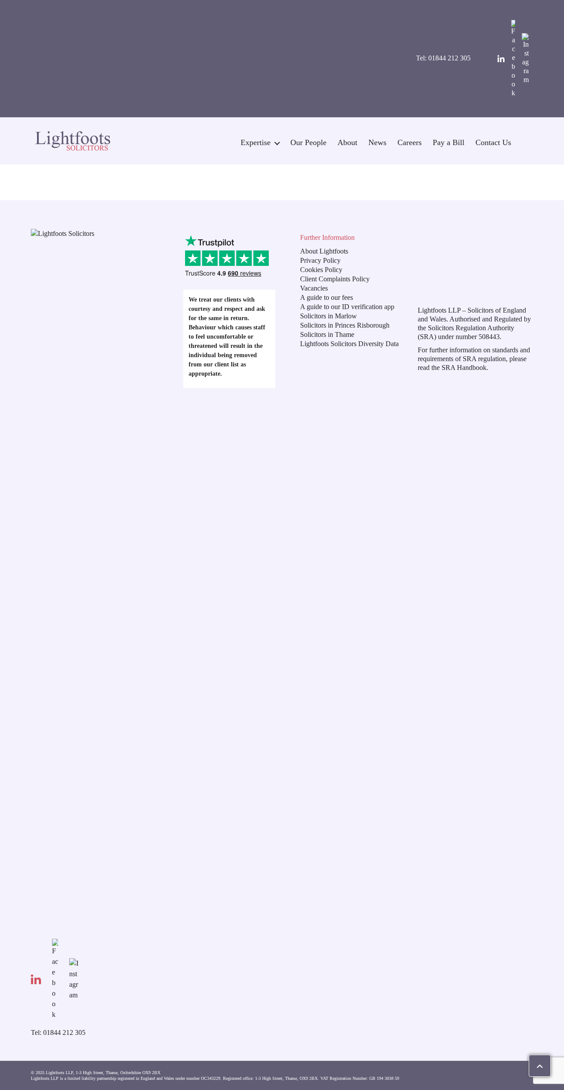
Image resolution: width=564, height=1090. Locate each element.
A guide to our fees (326, 297)
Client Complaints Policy (335, 279)
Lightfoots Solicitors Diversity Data (349, 343)
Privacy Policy (320, 260)
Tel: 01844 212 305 (443, 58)
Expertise (256, 142)
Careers (409, 142)
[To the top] (540, 1066)
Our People (308, 142)
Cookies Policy (321, 269)
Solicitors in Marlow (328, 316)
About (347, 142)
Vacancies (314, 288)
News (377, 142)
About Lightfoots (324, 251)
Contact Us (493, 142)
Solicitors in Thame (327, 334)
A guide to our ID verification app (347, 306)
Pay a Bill (448, 142)
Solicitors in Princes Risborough (345, 325)
